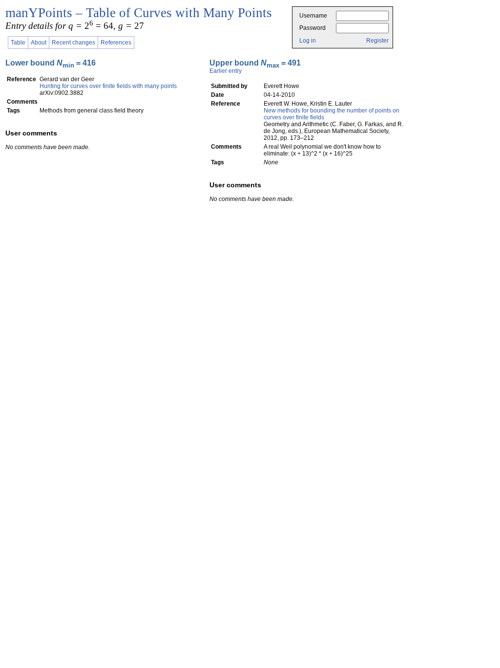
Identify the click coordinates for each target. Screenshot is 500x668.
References (116, 42)
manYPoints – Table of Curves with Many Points (138, 12)
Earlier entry (225, 70)
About (38, 42)
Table (18, 42)
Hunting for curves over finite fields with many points (108, 86)
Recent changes (73, 42)
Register (377, 40)
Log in (307, 40)
